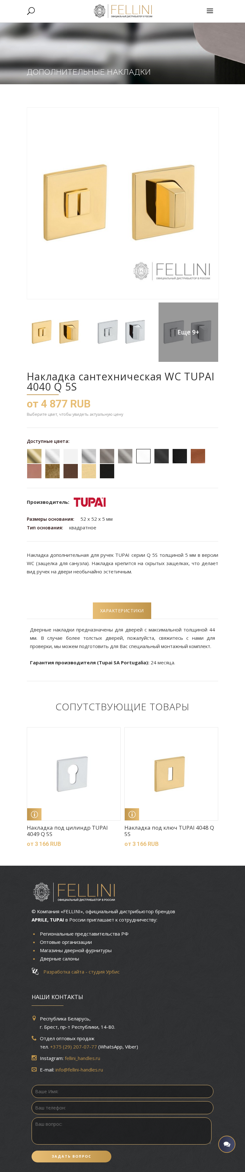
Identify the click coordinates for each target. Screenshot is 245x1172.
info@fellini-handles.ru (79, 1069)
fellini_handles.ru (82, 1058)
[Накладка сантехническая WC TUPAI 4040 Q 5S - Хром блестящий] (122, 332)
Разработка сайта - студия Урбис (80, 971)
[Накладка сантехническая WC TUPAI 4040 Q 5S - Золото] (56, 332)
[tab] (122, 610)
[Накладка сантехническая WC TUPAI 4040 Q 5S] (122, 203)
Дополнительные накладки (89, 72)
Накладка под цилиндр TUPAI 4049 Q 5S (67, 831)
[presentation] (122, 610)
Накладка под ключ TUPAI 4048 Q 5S (169, 831)
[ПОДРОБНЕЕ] (34, 814)
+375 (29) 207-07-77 (73, 1046)
